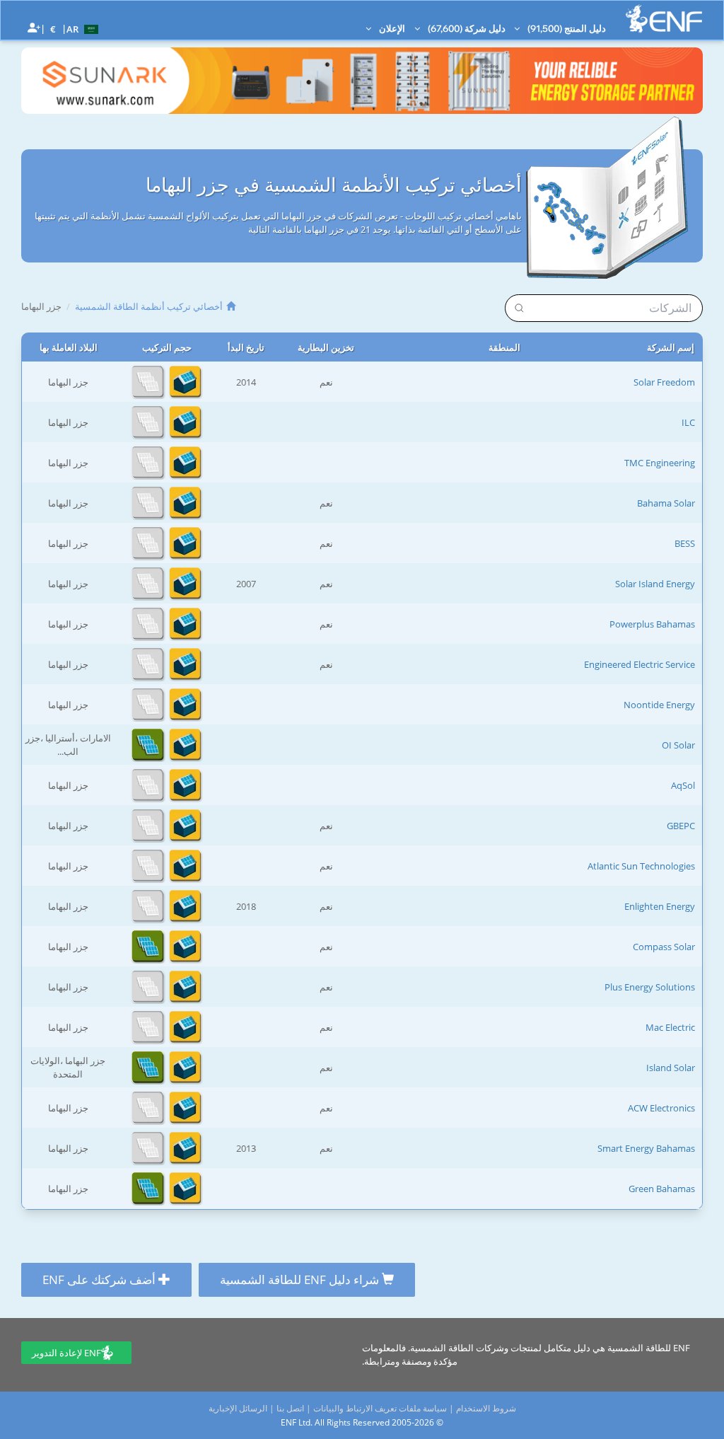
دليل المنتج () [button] (565, 28)
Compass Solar (664, 946)
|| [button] (53, 28)
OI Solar (678, 745)
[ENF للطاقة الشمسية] (664, 18)
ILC (688, 422)
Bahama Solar (666, 503)
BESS (685, 543)
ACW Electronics (661, 1108)
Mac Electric (670, 1027)
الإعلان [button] (391, 28)
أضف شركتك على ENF (100, 1279)
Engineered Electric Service (639, 664)
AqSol (683, 785)
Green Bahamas (662, 1188)
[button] (84, 28)
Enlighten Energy (659, 906)
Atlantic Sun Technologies (641, 866)
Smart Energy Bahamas (646, 1148)
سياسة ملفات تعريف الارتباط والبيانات (380, 1408)
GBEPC (681, 825)
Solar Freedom (664, 382)
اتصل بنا (290, 1408)
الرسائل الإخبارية (238, 1408)
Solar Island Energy (655, 583)
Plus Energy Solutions (650, 987)
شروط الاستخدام (486, 1408)
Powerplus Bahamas (652, 624)
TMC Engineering (659, 462)
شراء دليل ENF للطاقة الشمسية (301, 1279)
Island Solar (670, 1067)
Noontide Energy (659, 704)
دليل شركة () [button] (466, 28)
